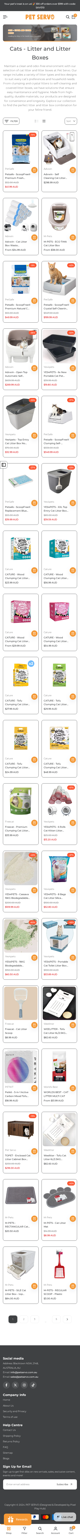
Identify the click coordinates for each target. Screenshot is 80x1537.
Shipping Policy (12, 1435)
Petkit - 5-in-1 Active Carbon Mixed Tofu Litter (16, 1094)
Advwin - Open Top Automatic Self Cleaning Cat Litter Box (16, 374)
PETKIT (9, 1086)
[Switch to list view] (36, 121)
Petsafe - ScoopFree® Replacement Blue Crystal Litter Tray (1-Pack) (17, 509)
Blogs (6, 1458)
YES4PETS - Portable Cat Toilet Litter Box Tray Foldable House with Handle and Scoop (56, 963)
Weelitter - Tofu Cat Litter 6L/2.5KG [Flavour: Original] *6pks (55, 1157)
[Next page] (67, 1319)
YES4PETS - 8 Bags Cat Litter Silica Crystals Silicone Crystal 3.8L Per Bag (55, 896)
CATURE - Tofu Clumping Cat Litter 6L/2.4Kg (16, 765)
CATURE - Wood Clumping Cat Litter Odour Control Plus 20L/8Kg (55, 639)
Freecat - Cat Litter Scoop (16, 1031)
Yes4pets (49, 366)
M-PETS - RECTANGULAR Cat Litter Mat (16, 1224)
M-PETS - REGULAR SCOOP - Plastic (55, 1292)
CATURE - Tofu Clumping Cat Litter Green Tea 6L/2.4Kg (55, 702)
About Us (8, 1405)
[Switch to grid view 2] (44, 121)
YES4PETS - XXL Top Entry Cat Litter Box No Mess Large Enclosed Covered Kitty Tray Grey (55, 509)
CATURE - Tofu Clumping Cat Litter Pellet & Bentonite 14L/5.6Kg (16, 702)
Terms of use (10, 1416)
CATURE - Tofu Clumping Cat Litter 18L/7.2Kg (55, 765)
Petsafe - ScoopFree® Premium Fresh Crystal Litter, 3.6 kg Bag (17, 176)
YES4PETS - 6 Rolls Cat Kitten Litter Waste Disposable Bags (54, 828)
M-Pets (48, 236)
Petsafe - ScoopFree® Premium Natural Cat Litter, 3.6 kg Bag (17, 306)
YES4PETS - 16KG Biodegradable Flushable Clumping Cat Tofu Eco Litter (17, 963)
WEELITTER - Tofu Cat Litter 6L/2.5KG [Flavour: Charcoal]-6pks (54, 1031)
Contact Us (9, 1429)
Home (6, 1399)
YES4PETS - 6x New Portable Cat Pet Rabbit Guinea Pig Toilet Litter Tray (55, 374)
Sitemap (8, 1452)
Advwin (48, 168)
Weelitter (49, 1023)
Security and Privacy (14, 1411)
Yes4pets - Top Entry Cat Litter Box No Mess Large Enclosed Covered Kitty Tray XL (17, 441)
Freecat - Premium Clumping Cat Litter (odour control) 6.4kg (17, 828)
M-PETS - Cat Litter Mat (55, 1224)
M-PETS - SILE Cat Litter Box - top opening (15, 1292)
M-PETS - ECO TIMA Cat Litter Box (55, 243)
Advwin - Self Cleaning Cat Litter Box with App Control (56, 176)
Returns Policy (11, 1441)
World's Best (51, 1086)
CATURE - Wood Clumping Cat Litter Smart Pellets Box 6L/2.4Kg (16, 576)
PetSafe (9, 168)
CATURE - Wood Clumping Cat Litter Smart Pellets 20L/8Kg (55, 576)
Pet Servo (10, 1150)
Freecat (9, 821)
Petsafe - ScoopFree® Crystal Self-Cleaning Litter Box (56, 306)
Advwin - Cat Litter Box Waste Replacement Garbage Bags (16, 243)
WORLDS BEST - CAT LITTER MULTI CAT (56, 1094)
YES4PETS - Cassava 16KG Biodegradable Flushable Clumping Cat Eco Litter (17, 896)
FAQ (5, 1447)
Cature (9, 569)
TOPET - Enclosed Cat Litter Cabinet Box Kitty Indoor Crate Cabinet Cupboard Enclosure (17, 1157)
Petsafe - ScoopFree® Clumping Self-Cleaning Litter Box (56, 441)
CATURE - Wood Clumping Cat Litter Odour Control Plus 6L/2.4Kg (16, 639)
